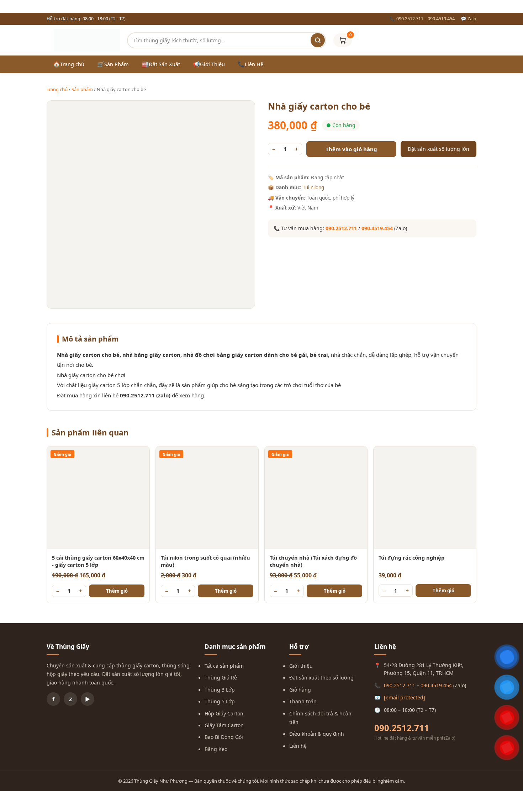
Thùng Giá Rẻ (221, 677)
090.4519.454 (377, 228)
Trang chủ (68, 64)
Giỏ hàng (300, 689)
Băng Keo (216, 749)
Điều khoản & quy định (316, 733)
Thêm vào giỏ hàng (351, 149)
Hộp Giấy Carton (224, 713)
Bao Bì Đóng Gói (224, 737)
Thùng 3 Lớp (220, 689)
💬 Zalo (468, 19)
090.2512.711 (341, 228)
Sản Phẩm (113, 64)
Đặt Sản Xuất (161, 64)
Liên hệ (298, 745)
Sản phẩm (82, 89)
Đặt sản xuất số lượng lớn (438, 149)
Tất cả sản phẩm (224, 665)
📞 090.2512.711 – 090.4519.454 (422, 19)
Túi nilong (313, 187)
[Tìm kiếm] (318, 40)
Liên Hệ (250, 64)
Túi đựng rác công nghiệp (411, 557)
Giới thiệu (301, 665)
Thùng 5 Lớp (220, 701)
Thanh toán (303, 701)
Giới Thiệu (209, 64)
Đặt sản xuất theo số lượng (321, 677)
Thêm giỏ (117, 591)
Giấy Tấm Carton (224, 725)
